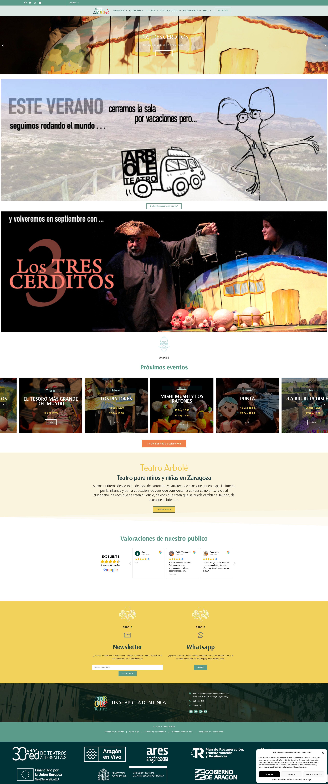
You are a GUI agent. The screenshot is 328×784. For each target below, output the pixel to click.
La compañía (135, 11)
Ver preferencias (314, 774)
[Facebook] (25, 3)
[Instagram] (35, 3)
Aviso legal (307, 780)
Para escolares (190, 11)
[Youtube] (40, 3)
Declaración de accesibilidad (210, 731)
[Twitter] (30, 3)
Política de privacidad (294, 780)
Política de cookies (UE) (181, 731)
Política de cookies (279, 780)
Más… (205, 11)
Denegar (291, 774)
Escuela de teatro (169, 11)
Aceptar (269, 774)
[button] (323, 752)
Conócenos (118, 11)
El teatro (150, 11)
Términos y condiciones (155, 731)
